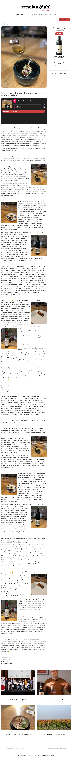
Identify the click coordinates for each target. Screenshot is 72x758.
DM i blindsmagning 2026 (18, 700)
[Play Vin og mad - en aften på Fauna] (15, 101)
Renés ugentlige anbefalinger (59, 29)
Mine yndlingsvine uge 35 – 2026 (59, 62)
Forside (17, 14)
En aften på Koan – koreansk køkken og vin (18, 734)
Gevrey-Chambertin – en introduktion (53, 734)
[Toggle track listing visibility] (44, 107)
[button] (3, 19)
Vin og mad (23, 14)
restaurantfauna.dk (6, 392)
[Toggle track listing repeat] (20, 107)
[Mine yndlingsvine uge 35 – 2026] (59, 46)
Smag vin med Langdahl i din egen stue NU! (54, 700)
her (15, 150)
